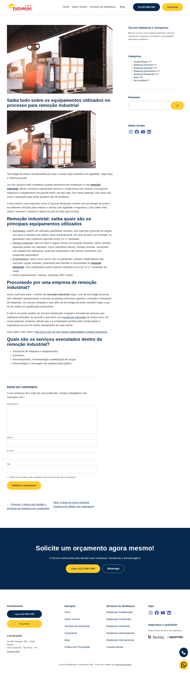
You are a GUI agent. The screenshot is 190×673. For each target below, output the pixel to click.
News (136, 77)
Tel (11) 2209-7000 (146, 7)
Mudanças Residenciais (144, 74)
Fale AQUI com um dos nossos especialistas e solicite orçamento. (71, 332)
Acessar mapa (13, 651)
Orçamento (172, 7)
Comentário (12, 404)
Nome (10, 437)
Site (8, 464)
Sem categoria (140, 80)
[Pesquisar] (177, 105)
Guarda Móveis (140, 61)
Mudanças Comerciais (143, 64)
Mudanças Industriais (143, 68)
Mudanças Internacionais (145, 71)
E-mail (10, 451)
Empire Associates (123, 664)
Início (68, 612)
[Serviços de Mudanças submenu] (116, 7)
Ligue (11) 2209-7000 (83, 568)
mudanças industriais (74, 317)
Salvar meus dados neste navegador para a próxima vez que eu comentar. (43, 477)
